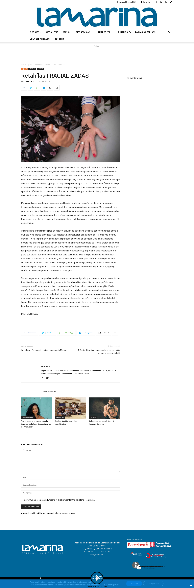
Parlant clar (60, 418)
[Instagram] (161, 2)
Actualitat (52, 32)
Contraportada (27, 418)
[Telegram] (43, 88)
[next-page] (27, 432)
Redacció (28, 81)
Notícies (34, 32)
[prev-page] (23, 432)
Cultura (40, 69)
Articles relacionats (31, 391)
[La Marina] (97, 16)
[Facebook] (157, 2)
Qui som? (59, 39)
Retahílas (38, 64)
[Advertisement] (97, 54)
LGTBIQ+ (93, 418)
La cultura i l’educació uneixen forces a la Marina (43, 350)
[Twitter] (171, 2)
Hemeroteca (103, 32)
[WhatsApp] (37, 88)
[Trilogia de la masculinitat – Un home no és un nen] (104, 408)
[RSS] (166, 2)
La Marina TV (124, 32)
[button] (169, 32)
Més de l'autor (49, 391)
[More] (115, 333)
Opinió (66, 32)
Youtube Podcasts (40, 39)
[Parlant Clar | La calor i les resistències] (70, 408)
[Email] (50, 88)
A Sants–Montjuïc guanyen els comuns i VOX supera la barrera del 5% (99, 351)
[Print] (57, 88)
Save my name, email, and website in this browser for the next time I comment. (59, 500)
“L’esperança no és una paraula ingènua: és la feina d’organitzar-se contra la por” (36, 424)
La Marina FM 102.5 (145, 32)
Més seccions (83, 32)
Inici (22, 64)
